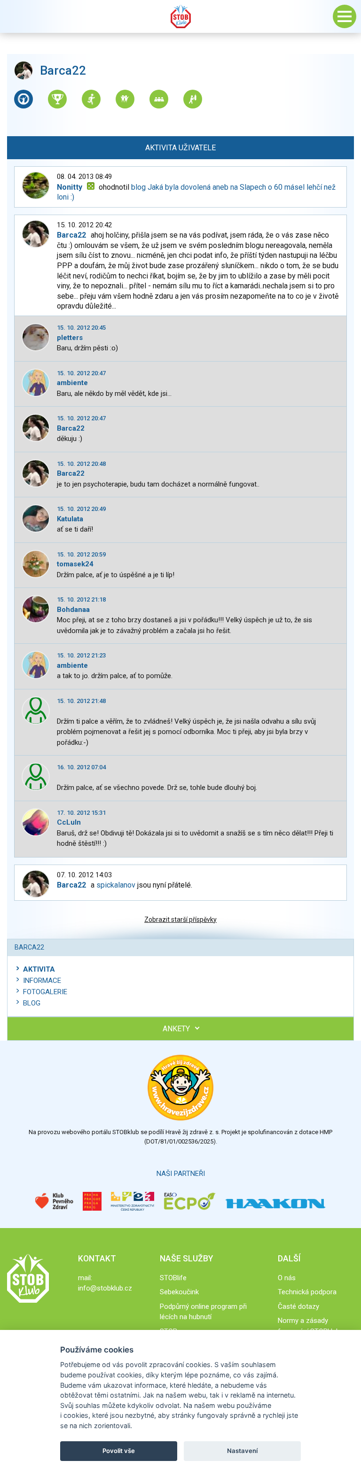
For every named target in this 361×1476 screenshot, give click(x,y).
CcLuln (69, 822)
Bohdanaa (73, 609)
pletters (70, 337)
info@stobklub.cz (105, 1288)
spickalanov (115, 885)
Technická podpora (307, 1292)
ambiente (72, 383)
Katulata (70, 519)
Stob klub (180, 16)
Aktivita (39, 969)
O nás (287, 1278)
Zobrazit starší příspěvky (180, 919)
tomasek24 (75, 564)
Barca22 (71, 428)
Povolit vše (118, 1450)
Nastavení (242, 1450)
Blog (31, 1003)
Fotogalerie (45, 992)
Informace (42, 980)
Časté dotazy (298, 1306)
